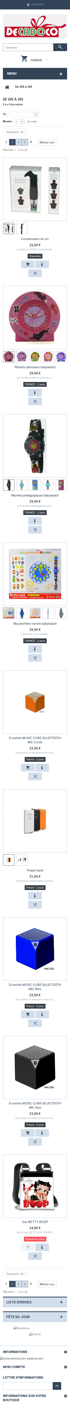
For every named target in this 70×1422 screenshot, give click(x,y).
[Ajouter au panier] (28, 264)
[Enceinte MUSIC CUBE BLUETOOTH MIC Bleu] (35, 949)
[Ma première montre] (8, 613)
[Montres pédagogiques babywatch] (35, 445)
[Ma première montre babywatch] (35, 574)
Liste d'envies (19, 1302)
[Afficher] (42, 264)
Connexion (37, 4)
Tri (4, 114)
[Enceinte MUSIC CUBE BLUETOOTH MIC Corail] (35, 702)
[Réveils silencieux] (8, 356)
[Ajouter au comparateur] (35, 273)
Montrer (7, 121)
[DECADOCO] (35, 26)
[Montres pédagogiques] (8, 485)
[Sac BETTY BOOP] (35, 1186)
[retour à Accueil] (7, 86)
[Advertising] (21, 1327)
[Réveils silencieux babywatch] (35, 317)
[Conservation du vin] (35, 189)
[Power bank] (35, 820)
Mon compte (14, 1367)
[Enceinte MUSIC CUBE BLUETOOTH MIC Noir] (35, 1067)
